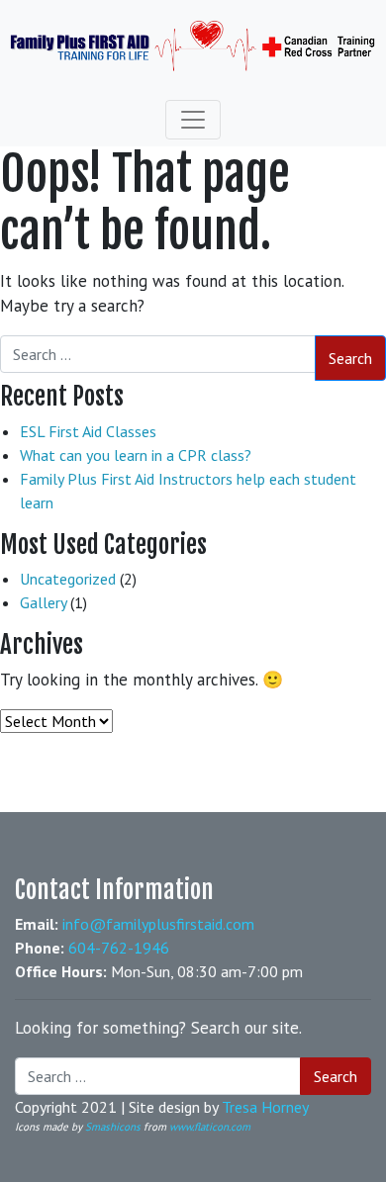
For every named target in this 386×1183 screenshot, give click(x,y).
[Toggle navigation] (193, 119)
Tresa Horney (265, 1107)
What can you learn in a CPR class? (135, 455)
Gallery (43, 602)
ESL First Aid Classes (88, 431)
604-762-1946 (118, 947)
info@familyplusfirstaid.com (158, 924)
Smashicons (113, 1127)
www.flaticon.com (209, 1127)
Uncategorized (68, 579)
